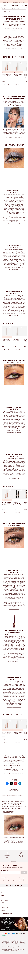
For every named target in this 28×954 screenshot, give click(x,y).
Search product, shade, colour (11, 8)
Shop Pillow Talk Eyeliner (14, 661)
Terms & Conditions (18, 946)
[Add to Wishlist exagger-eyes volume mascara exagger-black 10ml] (21, 490)
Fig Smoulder (20, 469)
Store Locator (4, 898)
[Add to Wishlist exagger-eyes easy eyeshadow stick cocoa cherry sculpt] (10, 63)
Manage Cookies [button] (13, 947)
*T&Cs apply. (3, 876)
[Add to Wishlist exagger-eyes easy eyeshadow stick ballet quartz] (10, 490)
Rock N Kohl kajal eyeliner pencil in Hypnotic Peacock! (14, 205)
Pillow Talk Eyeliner (11, 634)
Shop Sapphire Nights (14, 269)
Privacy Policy (5, 880)
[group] (6, 74)
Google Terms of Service (10, 950)
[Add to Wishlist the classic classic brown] (21, 327)
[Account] (22, 5)
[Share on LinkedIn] (19, 783)
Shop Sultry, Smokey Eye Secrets (14, 137)
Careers (2, 902)
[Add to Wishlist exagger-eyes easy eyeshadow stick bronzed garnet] (21, 63)
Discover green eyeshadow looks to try (14, 773)
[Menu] (2, 5)
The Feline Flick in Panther (12, 603)
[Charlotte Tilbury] (14, 5)
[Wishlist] (5, 5)
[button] (2, 8)
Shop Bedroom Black (14, 609)
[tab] (12, 861)
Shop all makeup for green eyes (14, 48)
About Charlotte (4, 900)
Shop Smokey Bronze (14, 315)
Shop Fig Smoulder (14, 478)
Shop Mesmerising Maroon (14, 432)
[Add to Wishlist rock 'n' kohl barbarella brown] (10, 327)
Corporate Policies (5, 947)
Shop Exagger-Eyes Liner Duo (14, 707)
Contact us (17, 944)
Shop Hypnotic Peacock (14, 223)
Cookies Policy (4, 907)
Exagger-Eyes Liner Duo (17, 695)
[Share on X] (11, 783)
